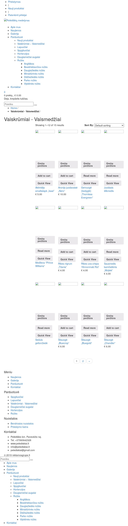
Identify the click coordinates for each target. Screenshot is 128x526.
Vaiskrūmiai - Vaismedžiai (24, 403)
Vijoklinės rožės (28, 519)
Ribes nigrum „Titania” (65, 265)
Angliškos (25, 499)
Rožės (14, 413)
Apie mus (11, 462)
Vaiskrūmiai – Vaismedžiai (26, 479)
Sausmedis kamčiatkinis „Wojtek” (110, 267)
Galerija (15, 380)
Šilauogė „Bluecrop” (63, 341)
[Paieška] (35, 105)
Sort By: (89, 125)
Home (14, 108)
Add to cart (44, 175)
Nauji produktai (16, 8)
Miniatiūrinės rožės (30, 509)
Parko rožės (26, 516)
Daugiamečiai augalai (22, 406)
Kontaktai (15, 387)
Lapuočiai (16, 400)
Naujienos (16, 377)
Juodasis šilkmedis (109, 189)
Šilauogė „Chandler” (109, 341)
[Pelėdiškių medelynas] (17, 20)
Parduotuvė (17, 383)
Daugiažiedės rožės (30, 506)
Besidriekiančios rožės (32, 502)
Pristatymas (14, 1)
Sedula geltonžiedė (41, 341)
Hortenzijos (16, 410)
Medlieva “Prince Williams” (44, 264)
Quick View (44, 183)
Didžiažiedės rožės (30, 512)
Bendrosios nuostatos (22, 423)
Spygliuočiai (17, 396)
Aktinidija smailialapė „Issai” (44, 189)
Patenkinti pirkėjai (17, 15)
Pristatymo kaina (19, 426)
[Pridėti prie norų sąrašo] (36, 153)
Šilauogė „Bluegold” (86, 341)
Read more (90, 175)
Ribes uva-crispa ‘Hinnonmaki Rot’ (90, 265)
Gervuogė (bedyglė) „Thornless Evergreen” (87, 192)
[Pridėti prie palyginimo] (36, 157)
